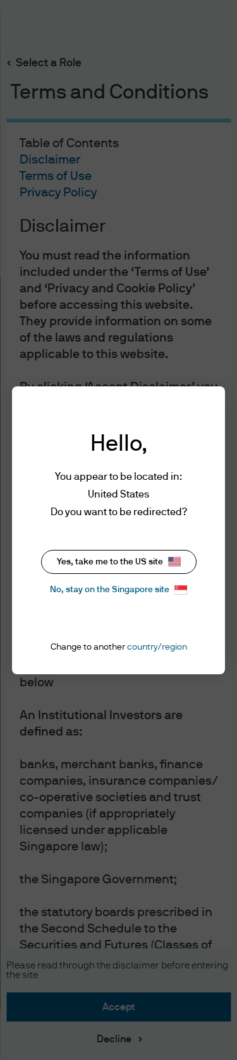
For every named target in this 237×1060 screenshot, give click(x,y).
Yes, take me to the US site (110, 561)
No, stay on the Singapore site (109, 589)
